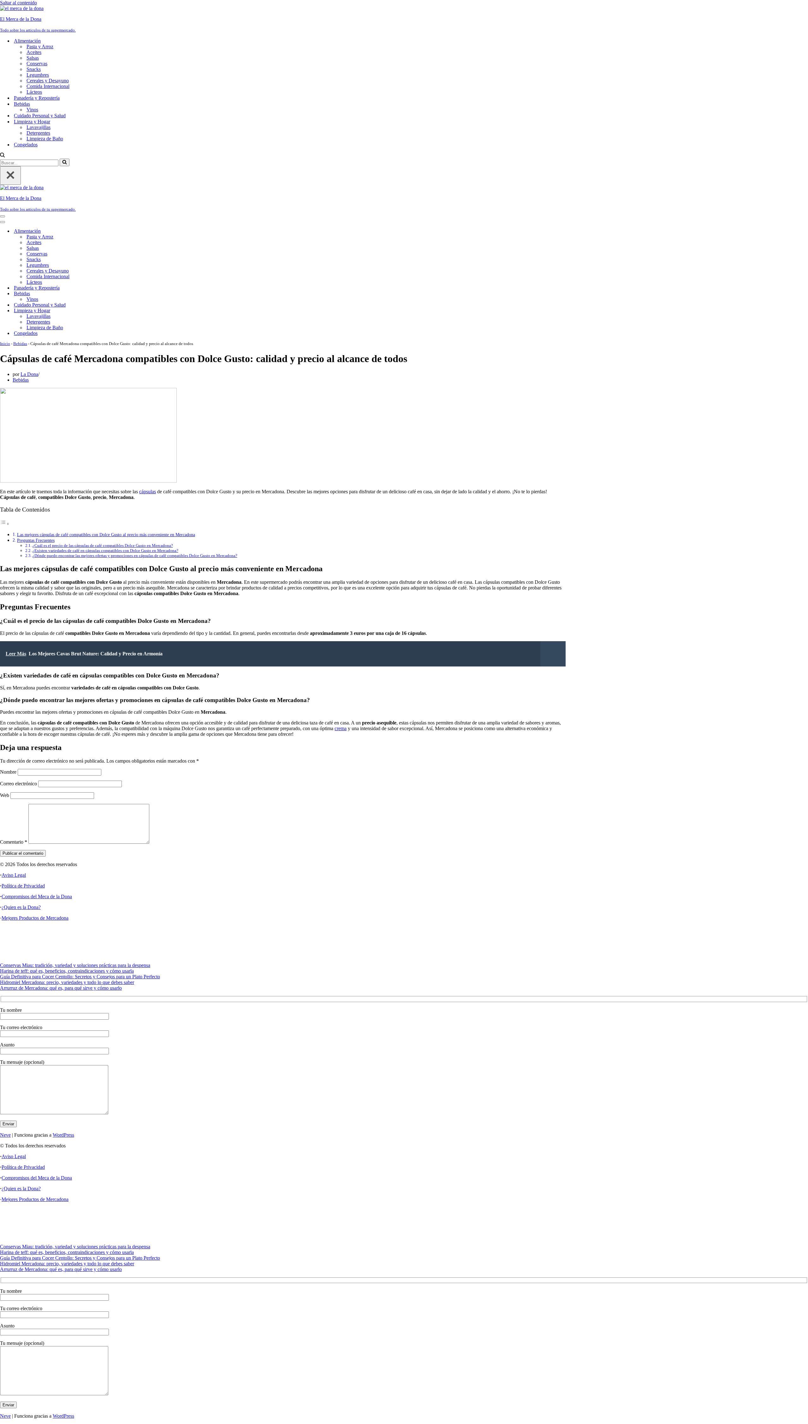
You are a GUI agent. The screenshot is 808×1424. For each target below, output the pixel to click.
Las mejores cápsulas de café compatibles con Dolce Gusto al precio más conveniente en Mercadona (106, 534)
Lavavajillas (38, 127)
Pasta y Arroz (40, 46)
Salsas (33, 58)
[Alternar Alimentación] (110, 231)
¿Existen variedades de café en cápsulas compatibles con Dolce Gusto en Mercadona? (105, 550)
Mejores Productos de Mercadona (35, 918)
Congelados (26, 144)
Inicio (5, 343)
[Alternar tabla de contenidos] (4, 523)
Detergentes (38, 133)
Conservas (37, 63)
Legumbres (38, 75)
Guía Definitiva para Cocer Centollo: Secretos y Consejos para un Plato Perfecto (80, 976)
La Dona (29, 374)
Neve (5, 1135)
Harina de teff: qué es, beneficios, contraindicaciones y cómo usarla (67, 971)
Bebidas (20, 343)
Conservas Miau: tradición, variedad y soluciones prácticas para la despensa (75, 965)
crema (341, 728)
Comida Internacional (48, 86)
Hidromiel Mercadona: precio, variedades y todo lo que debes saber (67, 982)
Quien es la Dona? (22, 907)
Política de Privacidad (23, 885)
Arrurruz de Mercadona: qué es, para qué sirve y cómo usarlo (61, 988)
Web (4, 795)
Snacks (34, 69)
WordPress (63, 1135)
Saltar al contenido (18, 2)
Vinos (32, 109)
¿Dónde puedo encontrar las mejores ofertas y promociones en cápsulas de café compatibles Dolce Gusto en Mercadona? (135, 555)
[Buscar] (2, 155)
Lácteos (34, 92)
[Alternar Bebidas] (110, 293)
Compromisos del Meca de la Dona (37, 896)
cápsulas (147, 491)
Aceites (34, 52)
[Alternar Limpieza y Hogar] (110, 311)
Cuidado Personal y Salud (40, 115)
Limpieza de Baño (45, 138)
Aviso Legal (14, 875)
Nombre (8, 772)
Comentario (13, 842)
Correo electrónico (18, 783)
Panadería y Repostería (37, 98)
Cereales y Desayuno (48, 80)
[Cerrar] (10, 175)
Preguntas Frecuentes (36, 540)
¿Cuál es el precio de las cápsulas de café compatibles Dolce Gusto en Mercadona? (103, 545)
